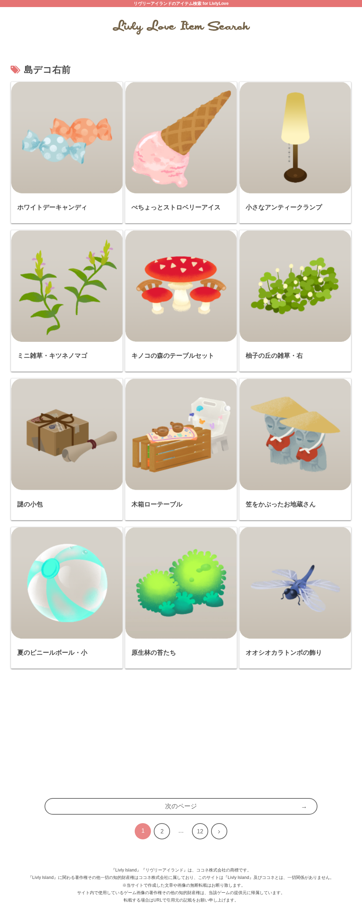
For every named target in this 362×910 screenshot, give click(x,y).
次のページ (181, 806)
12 (200, 831)
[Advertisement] (181, 737)
